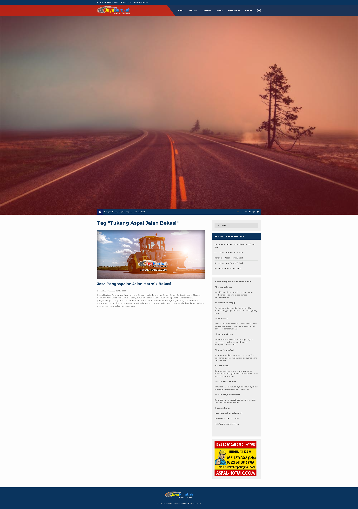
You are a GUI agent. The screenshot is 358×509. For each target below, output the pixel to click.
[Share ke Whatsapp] (257, 212)
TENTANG (193, 10)
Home (114, 212)
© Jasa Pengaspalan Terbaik (168, 503)
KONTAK (248, 10)
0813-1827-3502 (233, 424)
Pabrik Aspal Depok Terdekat (228, 268)
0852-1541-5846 (232, 418)
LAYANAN (207, 10)
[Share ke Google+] (253, 212)
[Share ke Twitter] (250, 212)
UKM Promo (196, 503)
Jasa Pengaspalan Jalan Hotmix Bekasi (134, 284)
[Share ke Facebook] (246, 212)
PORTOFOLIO (234, 10)
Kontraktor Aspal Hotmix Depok (229, 258)
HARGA (220, 10)
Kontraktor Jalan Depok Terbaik (229, 263)
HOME (180, 10)
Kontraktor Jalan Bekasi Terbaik (229, 252)
